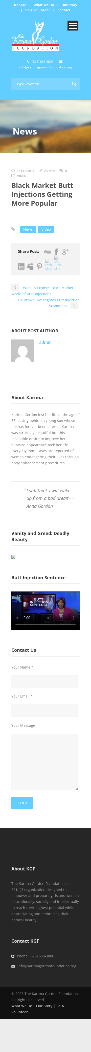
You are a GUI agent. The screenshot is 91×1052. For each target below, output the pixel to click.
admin (49, 171)
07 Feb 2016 (25, 171)
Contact (64, 10)
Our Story (69, 5)
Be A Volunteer (37, 10)
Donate (20, 5)
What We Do (44, 5)
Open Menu (72, 26)
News (28, 229)
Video (22, 176)
